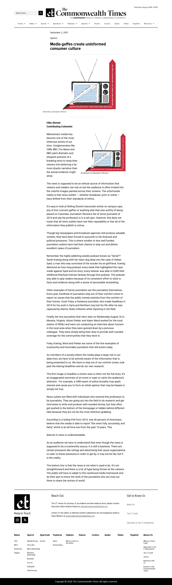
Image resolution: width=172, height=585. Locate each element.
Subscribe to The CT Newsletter (140, 522)
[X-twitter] (25, 520)
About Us (148, 23)
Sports (43, 23)
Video (126, 23)
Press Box (31, 545)
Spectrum (57, 23)
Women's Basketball (31, 554)
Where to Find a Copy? (149, 542)
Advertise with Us (148, 561)
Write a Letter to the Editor (72, 542)
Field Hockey (32, 570)
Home (20, 23)
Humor (97, 23)
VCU (15, 541)
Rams (55, 541)
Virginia (17, 553)
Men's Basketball (33, 549)
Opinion (84, 23)
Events (42, 541)
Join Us (146, 557)
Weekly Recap (32, 541)
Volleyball (30, 566)
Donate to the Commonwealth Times (149, 568)
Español (136, 23)
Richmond (18, 549)
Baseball (30, 558)
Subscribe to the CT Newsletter (149, 548)
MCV (16, 545)
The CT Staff (132, 513)
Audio (117, 23)
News (32, 23)
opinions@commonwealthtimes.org (80, 516)
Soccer (29, 562)
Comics (107, 23)
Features (71, 23)
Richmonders (58, 545)
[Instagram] (17, 520)
